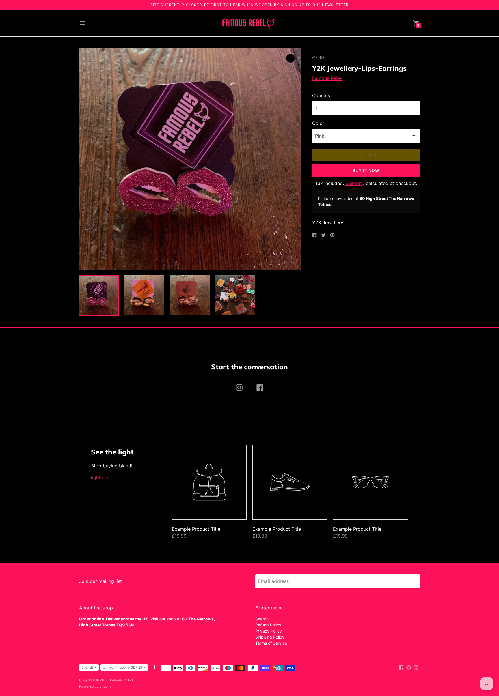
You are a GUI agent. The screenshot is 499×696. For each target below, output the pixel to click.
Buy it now (366, 170)
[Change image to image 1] (99, 295)
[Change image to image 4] (235, 295)
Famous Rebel (327, 78)
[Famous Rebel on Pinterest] (408, 667)
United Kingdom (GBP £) (122, 667)
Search (262, 618)
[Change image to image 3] (190, 295)
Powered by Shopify (95, 686)
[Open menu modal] (82, 23)
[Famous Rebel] (248, 23)
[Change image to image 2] (144, 295)
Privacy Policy (268, 630)
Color (318, 123)
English (87, 667)
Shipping (354, 183)
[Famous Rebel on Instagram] (416, 667)
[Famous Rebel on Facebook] (401, 667)
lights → (100, 477)
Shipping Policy (269, 637)
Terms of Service (271, 643)
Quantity (321, 95)
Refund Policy (268, 624)
